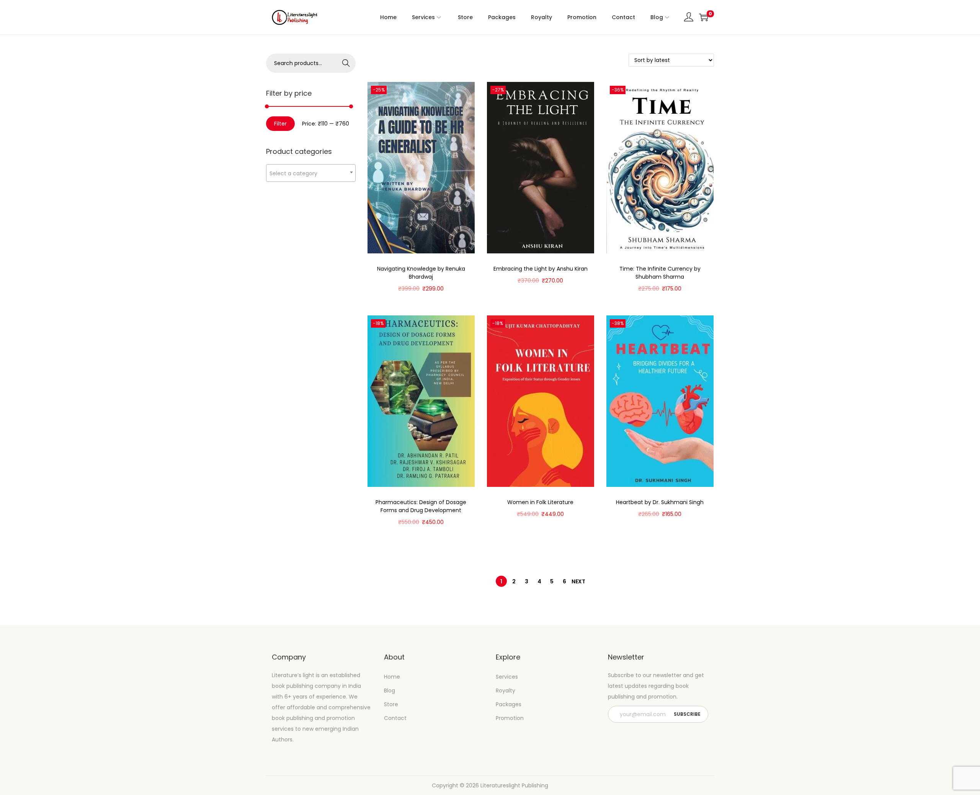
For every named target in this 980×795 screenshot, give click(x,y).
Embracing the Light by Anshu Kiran (540, 269)
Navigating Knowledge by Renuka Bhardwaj (421, 273)
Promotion (510, 718)
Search (346, 63)
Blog (389, 690)
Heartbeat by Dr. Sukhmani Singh (660, 502)
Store (391, 704)
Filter (280, 123)
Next (578, 581)
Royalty (505, 690)
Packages (508, 704)
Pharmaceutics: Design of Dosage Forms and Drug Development (421, 506)
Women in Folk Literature (540, 502)
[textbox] (310, 173)
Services (507, 677)
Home (392, 677)
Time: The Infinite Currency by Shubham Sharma (660, 273)
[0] (703, 17)
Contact (395, 718)
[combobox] (311, 173)
